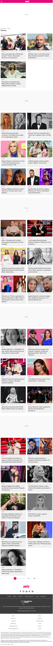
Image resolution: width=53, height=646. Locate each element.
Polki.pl (39, 616)
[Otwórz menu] (1, 1)
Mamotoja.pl (13, 623)
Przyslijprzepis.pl (39, 621)
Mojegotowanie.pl (13, 626)
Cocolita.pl (13, 621)
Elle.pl (13, 616)
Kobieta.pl (40, 618)
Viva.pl (39, 623)
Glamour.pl (13, 618)
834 (29, 578)
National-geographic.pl (13, 628)
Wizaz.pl (39, 626)
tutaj (12, 644)
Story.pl (39, 628)
